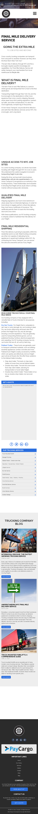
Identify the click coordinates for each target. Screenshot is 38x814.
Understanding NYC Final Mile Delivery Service (15, 605)
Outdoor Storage (6, 494)
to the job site (14, 72)
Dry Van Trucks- (7, 325)
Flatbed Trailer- (7, 345)
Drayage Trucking (6, 457)
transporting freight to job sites (11, 174)
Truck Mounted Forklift (8, 453)
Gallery (19, 768)
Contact (19, 770)
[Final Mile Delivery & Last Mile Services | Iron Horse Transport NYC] (19, 732)
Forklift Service (6, 474)
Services (19, 765)
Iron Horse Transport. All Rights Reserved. (20, 809)
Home (19, 760)
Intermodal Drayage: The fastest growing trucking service (16, 555)
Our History (19, 763)
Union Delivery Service (8, 491)
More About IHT (19, 789)
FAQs (19, 773)
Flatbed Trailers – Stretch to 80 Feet (11, 460)
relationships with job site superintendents (15, 179)
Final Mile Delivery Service (9, 484)
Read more (5, 576)
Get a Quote (19, 803)
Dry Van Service (6, 470)
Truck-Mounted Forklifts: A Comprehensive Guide (14, 656)
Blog (19, 775)
